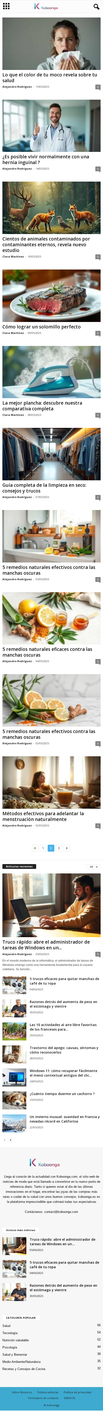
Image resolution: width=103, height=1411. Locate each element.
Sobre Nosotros (22, 1392)
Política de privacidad (77, 1392)
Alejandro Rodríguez (17, 86)
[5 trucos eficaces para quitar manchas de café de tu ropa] (14, 985)
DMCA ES (69, 1398)
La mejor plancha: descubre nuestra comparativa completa (42, 406)
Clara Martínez (13, 256)
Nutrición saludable (15, 1340)
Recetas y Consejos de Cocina (23, 1369)
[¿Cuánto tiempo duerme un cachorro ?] (14, 1100)
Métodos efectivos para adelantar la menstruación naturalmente (43, 816)
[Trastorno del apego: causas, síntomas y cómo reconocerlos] (14, 1054)
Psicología (9, 1347)
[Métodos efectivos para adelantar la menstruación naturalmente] (51, 782)
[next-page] (10, 1139)
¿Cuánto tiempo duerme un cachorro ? (62, 1093)
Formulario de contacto (43, 1398)
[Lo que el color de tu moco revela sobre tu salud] (51, 43)
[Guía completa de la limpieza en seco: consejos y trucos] (51, 454)
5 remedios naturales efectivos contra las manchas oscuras (48, 570)
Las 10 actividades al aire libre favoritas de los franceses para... (63, 1027)
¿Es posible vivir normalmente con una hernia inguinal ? (45, 160)
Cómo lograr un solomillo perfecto (41, 327)
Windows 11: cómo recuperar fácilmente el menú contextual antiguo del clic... (63, 1073)
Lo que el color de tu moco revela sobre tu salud (49, 78)
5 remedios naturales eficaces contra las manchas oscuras (47, 652)
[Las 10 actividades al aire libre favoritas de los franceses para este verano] (14, 1031)
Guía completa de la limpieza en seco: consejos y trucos (44, 488)
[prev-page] (4, 1139)
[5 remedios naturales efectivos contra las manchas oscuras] (51, 536)
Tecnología (9, 1333)
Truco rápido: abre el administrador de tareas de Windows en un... (46, 945)
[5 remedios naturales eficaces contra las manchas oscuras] (51, 618)
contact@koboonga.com (61, 1212)
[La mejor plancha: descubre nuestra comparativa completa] (51, 372)
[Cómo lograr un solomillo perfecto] (51, 296)
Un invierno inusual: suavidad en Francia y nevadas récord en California (65, 1119)
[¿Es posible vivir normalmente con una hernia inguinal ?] (51, 126)
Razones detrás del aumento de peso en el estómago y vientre (63, 1004)
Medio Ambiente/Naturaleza (21, 1362)
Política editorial (47, 1392)
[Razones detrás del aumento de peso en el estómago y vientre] (14, 1008)
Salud (6, 1326)
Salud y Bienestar (14, 1354)
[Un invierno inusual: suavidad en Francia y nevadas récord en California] (14, 1123)
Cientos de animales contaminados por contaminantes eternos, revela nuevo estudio (46, 244)
